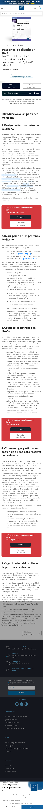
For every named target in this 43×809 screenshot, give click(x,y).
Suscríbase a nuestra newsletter (21, 682)
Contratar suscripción (20, 223)
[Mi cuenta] (40, 7)
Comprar (20, 217)
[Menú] (2, 8)
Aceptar (21, 693)
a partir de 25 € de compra (20, 663)
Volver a (22, 76)
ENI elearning (10, 781)
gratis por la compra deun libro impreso (24, 648)
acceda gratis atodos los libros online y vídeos (24, 655)
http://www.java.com (29, 258)
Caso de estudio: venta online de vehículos (33, 634)
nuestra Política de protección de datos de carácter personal (21, 683)
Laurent (10, 69)
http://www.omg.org (23, 254)
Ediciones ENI (21, 8)
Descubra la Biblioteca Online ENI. (21, 2)
